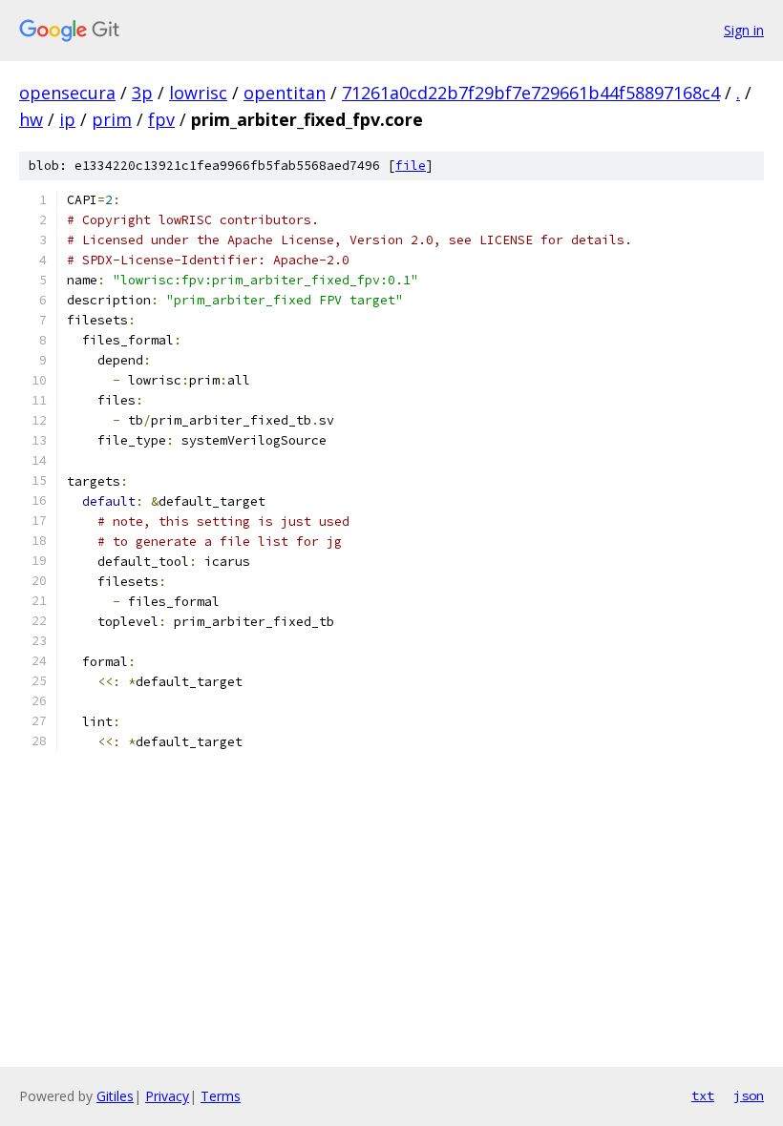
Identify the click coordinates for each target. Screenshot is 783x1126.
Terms (221, 1096)
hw (31, 119)
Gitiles (115, 1096)
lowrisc (198, 92)
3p (142, 92)
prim (112, 119)
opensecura (67, 92)
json (748, 1095)
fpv (161, 119)
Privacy (167, 1096)
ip (67, 119)
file (410, 165)
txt (702, 1095)
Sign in (744, 30)
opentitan (284, 92)
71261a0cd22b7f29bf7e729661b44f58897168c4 (531, 92)
